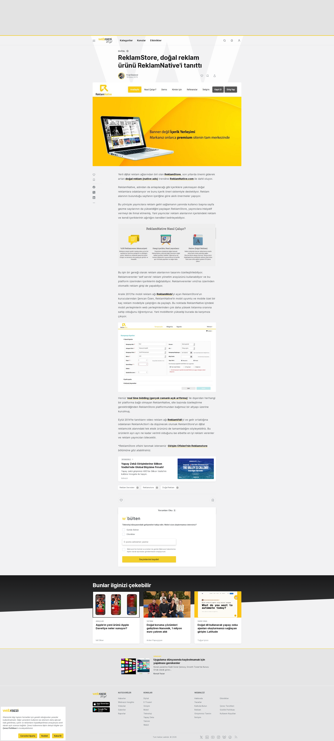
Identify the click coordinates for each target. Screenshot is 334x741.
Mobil (146, 710)
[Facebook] (229, 737)
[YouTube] (212, 737)
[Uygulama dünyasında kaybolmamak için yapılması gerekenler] (135, 666)
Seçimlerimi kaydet (149, 559)
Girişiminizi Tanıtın (202, 713)
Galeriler (122, 710)
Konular (141, 40)
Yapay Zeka (202, 621)
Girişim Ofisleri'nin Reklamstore (187, 445)
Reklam (197, 710)
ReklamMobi (164, 294)
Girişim (147, 706)
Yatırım (150, 621)
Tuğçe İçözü (203, 640)
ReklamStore (173, 174)
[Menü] (94, 41)
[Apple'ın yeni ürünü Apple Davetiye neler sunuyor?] (116, 604)
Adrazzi (124, 478)
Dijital (121, 51)
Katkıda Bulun (200, 706)
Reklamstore (148, 487)
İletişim (197, 717)
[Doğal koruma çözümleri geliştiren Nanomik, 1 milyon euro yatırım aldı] (167, 604)
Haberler (122, 698)
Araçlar (100, 621)
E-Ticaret (148, 702)
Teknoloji (148, 713)
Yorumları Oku (166, 510)
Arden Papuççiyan (154, 640)
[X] (201, 737)
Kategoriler (126, 40)
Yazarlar (198, 702)
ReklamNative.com (182, 178)
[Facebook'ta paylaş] (94, 187)
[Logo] (105, 40)
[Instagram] (218, 737)
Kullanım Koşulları (228, 713)
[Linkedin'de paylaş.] (94, 197)
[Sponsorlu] (196, 469)
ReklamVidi (175, 419)
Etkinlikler (156, 40)
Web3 (146, 725)
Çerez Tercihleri (227, 706)
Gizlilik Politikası (227, 710)
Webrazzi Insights (126, 702)
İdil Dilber (100, 640)
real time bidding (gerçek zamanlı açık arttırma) (157, 398)
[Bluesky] (224, 737)
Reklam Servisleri (127, 487)
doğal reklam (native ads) (141, 178)
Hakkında (198, 698)
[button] (167, 245)
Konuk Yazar (159, 673)
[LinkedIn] (206, 737)
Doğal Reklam (168, 487)
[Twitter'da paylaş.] (94, 192)
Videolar (122, 706)
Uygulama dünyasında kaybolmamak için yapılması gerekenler (179, 661)
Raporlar (122, 713)
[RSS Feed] (235, 737)
